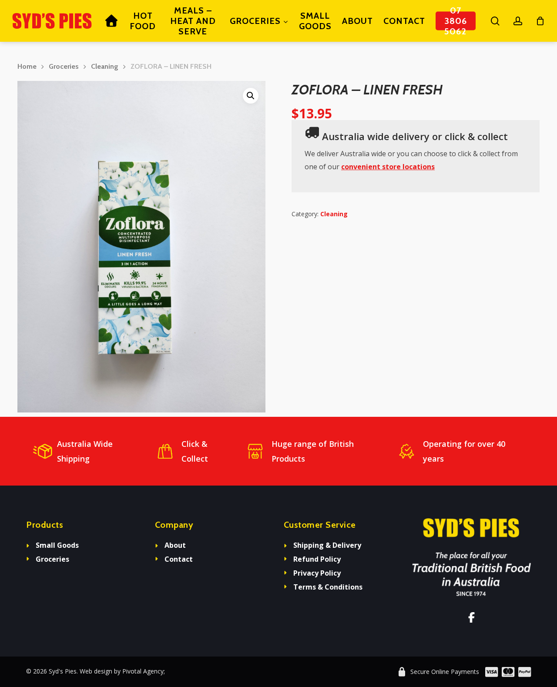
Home (27, 66)
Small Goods (57, 545)
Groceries (64, 66)
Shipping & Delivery (327, 545)
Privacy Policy (317, 573)
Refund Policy (317, 559)
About (175, 545)
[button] (250, 96)
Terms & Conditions (327, 587)
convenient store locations (388, 166)
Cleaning (104, 66)
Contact (178, 559)
